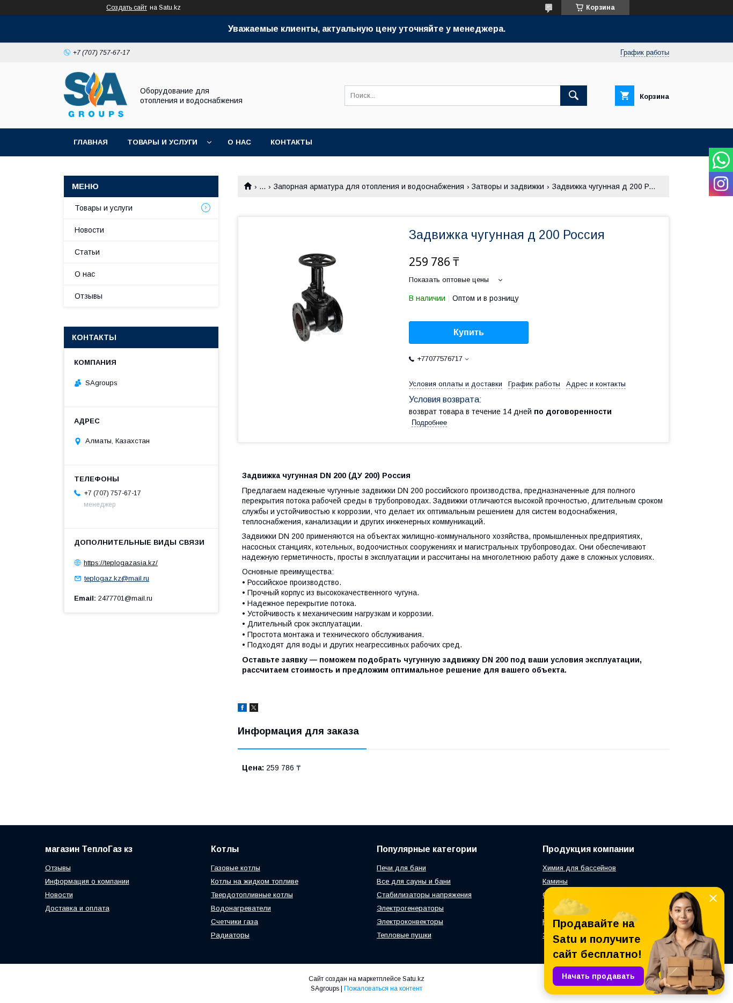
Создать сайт (126, 7)
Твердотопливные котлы (252, 895)
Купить (468, 332)
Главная (91, 142)
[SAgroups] (95, 114)
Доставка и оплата (77, 908)
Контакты (291, 142)
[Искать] (573, 95)
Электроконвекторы (410, 922)
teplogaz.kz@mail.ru (116, 578)
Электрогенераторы (410, 908)
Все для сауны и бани (414, 881)
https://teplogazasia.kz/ (121, 563)
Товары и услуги (162, 142)
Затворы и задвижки (508, 186)
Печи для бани (401, 868)
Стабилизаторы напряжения (424, 895)
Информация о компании (87, 881)
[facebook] (242, 709)
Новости (89, 230)
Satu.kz (413, 979)
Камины (555, 881)
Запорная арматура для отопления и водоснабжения (369, 186)
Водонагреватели (241, 908)
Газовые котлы (235, 868)
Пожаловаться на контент (383, 988)
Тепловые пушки (404, 935)
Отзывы (88, 296)
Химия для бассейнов (579, 868)
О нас (239, 142)
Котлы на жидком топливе (254, 881)
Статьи (87, 252)
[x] (254, 709)
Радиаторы (230, 935)
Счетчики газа (234, 922)
